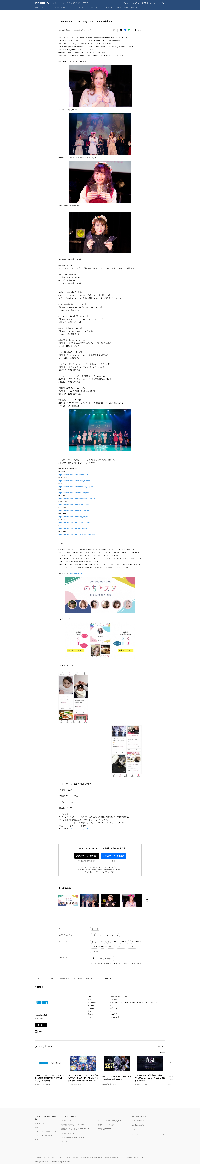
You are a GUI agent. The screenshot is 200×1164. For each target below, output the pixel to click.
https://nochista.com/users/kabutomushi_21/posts (76, 498)
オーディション (98, 942)
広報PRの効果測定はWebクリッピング (73, 1137)
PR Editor (64, 1141)
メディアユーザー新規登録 (113, 856)
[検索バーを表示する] (163, 3)
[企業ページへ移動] (42, 1003)
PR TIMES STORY (66, 1121)
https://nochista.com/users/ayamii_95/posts (74, 481)
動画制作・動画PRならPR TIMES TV (72, 1125)
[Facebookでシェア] (125, 30)
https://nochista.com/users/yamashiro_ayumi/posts (76, 534)
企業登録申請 (146, 3)
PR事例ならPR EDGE (104, 1129)
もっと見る (161, 1046)
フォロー (41, 1025)
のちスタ (120, 947)
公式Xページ (136, 1130)
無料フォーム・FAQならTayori (107, 1125)
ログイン (157, 3)
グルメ (125, 7)
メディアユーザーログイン (86, 856)
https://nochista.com (77, 573)
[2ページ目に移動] (161, 1052)
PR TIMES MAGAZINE (68, 1133)
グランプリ (112, 942)
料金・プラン (39, 1127)
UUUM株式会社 (63, 978)
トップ (38, 978)
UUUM (94, 947)
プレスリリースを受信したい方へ (45, 1131)
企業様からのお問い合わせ (113, 1158)
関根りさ (132, 947)
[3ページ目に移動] (162, 1052)
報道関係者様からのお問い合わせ (91, 1158)
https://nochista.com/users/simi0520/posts (73, 493)
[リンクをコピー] (140, 30)
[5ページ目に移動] (164, 1052)
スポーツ (134, 7)
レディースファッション (108, 935)
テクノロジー (45, 7)
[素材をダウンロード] (135, 30)
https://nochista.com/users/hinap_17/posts (73, 517)
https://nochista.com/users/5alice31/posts (73, 510)
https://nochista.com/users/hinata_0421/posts (75, 522)
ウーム (110, 947)
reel (102, 947)
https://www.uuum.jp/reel (79, 829)
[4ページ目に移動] (163, 1052)
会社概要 (38, 1158)
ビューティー (82, 7)
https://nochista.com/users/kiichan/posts (73, 528)
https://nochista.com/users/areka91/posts (73, 504)
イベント (95, 929)
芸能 (93, 935)
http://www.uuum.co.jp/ (118, 996)
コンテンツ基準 (65, 1158)
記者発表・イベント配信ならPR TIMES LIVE (75, 1129)
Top (36, 7)
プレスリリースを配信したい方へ (45, 1136)
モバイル (55, 7)
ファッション (94, 7)
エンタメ (71, 7)
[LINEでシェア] (129, 30)
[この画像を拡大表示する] (68, 900)
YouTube (124, 942)
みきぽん (95, 951)
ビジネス (118, 7)
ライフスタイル (106, 7)
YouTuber (135, 942)
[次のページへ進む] (147, 899)
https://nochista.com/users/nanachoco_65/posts (75, 487)
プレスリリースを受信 (131, 3)
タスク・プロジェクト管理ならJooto (109, 1121)
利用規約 (75, 1158)
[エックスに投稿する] (121, 30)
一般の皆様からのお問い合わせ (134, 1158)
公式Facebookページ (138, 1121)
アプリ (63, 7)
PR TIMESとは (39, 1123)
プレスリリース (49, 978)
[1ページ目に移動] (160, 1052)
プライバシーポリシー (50, 1158)
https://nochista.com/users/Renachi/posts (73, 475)
